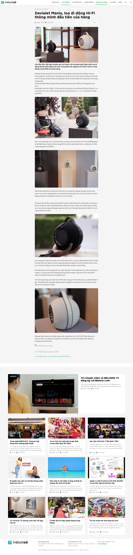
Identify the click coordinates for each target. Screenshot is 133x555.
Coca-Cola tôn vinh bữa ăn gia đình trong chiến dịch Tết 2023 (64, 442)
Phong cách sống (101, 2)
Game (120, 2)
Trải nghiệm (66, 2)
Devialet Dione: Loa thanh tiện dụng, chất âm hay (53, 356)
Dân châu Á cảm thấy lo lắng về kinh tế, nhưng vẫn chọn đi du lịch (66, 482)
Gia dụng (113, 2)
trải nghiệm (80, 91)
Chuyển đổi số (77, 2)
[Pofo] (9, 2)
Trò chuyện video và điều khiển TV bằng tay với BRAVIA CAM (100, 379)
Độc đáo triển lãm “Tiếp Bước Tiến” (104, 441)
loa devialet (49, 346)
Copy (94, 23)
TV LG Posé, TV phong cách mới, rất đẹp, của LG (26, 522)
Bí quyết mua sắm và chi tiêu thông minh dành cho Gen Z (26, 482)
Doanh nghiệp (88, 2)
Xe (125, 2)
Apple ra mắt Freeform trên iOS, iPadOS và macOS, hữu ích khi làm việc (106, 482)
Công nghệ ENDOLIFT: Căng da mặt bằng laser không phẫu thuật (24, 442)
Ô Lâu (13, 452)
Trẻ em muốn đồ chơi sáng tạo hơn (104, 521)
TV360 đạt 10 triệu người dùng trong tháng (65, 522)
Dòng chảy (55, 2)
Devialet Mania (41, 346)
